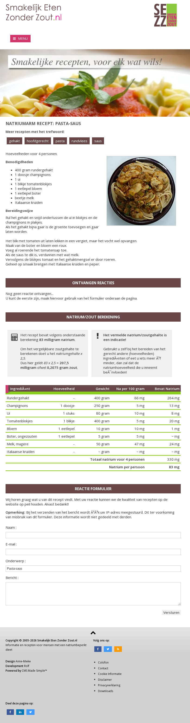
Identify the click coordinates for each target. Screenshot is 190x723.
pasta (60, 141)
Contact (103, 668)
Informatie (12, 645)
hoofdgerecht (38, 141)
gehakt (14, 141)
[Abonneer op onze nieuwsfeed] (118, 649)
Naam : (11, 527)
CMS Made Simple (33, 671)
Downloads (105, 691)
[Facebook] (98, 649)
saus (98, 141)
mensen (48, 645)
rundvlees (79, 141)
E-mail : (11, 544)
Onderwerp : (16, 560)
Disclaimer (105, 680)
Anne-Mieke (23, 661)
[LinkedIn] (20, 712)
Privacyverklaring (109, 685)
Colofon (103, 662)
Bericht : (12, 577)
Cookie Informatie (110, 674)
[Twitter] (108, 649)
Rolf (26, 666)
